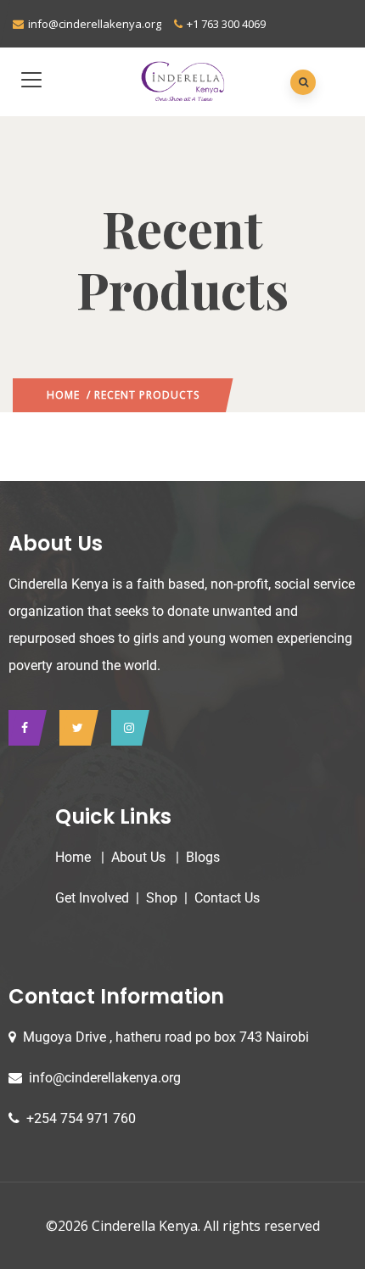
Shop (161, 898)
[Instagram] (126, 728)
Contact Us (227, 898)
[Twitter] (74, 728)
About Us (138, 857)
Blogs (203, 857)
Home (63, 395)
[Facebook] (23, 728)
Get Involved (92, 898)
